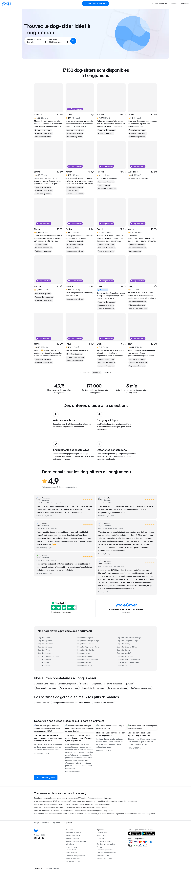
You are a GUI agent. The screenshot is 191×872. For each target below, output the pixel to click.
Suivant (106, 372)
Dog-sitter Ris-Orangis (85, 644)
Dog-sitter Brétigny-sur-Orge (87, 659)
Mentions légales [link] (103, 856)
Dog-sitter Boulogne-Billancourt (128, 659)
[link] (111, 282)
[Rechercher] (73, 41)
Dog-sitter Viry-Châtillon (86, 650)
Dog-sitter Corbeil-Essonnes (48, 656)
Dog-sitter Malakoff (124, 653)
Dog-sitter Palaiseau (84, 665)
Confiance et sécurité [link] (105, 841)
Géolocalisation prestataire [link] (75, 856)
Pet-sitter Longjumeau (69, 688)
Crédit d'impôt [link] (102, 838)
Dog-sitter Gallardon (45, 644)
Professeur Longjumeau (141, 688)
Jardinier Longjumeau (67, 684)
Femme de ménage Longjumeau (119, 684)
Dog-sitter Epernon (45, 641)
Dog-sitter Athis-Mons (85, 656)
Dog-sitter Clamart (123, 650)
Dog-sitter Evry (43, 662)
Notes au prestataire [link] (73, 858)
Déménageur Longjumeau (91, 684)
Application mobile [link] (72, 838)
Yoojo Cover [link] (101, 835)
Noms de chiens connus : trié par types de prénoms (110, 734)
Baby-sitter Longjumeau (46, 688)
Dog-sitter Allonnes (45, 647)
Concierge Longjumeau (117, 688)
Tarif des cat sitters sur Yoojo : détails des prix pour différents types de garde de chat (78, 738)
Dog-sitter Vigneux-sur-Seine (88, 647)
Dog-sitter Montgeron (85, 638)
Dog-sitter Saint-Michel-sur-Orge (129, 638)
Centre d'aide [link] (102, 832)
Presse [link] (99, 847)
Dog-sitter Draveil (44, 659)
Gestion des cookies (104, 858)
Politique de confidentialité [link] (107, 853)
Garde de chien (42, 702)
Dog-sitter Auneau (44, 638)
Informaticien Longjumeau (93, 688)
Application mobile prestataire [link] (77, 841)
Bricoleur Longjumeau (45, 684)
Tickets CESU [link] (71, 850)
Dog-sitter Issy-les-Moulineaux (128, 662)
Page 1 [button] (95, 372)
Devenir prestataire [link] (73, 835)
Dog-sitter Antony (123, 644)
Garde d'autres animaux (104, 702)
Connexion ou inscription (179, 3)
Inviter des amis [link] (71, 847)
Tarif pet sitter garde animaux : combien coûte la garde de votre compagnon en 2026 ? (48, 738)
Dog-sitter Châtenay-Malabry (127, 647)
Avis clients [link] (70, 844)
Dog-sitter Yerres (83, 653)
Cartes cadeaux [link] (71, 853)
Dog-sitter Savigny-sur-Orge (127, 641)
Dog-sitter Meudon (124, 665)
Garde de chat (84, 702)
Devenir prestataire (159, 3)
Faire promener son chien (63, 702)
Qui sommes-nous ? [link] (73, 861)
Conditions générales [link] (105, 850)
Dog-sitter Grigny (44, 665)
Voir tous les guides (45, 777)
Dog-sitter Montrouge (125, 656)
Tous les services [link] (52, 868)
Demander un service (97, 3)
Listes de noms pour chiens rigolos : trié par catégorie (139, 734)
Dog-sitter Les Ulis (84, 662)
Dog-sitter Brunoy (44, 653)
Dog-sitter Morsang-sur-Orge (88, 641)
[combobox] (36, 41)
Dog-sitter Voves (44, 650)
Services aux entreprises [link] (106, 844)
